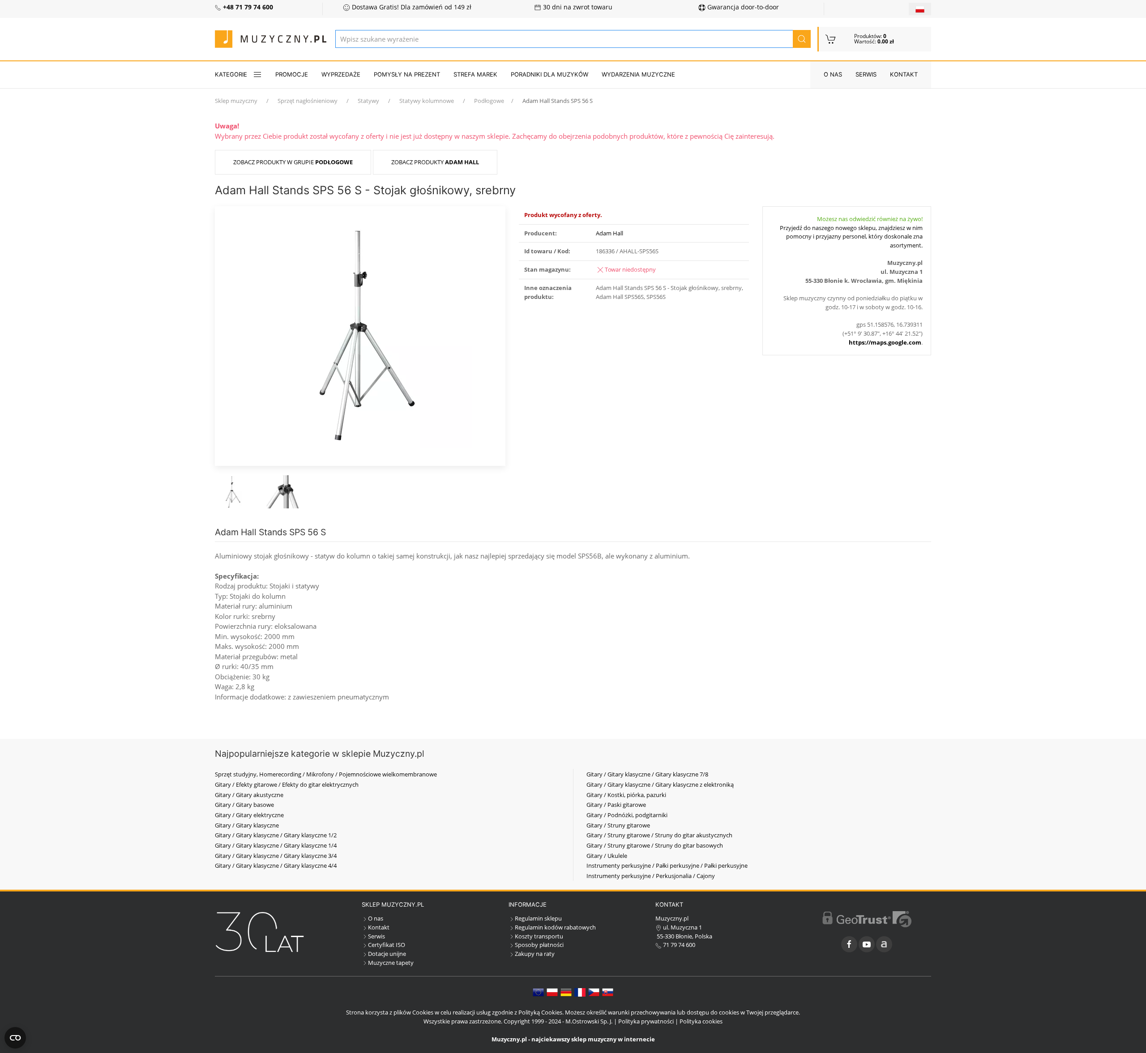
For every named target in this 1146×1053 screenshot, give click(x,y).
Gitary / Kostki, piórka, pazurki (626, 795)
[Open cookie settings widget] (15, 1038)
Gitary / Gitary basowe (244, 805)
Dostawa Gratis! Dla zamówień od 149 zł (410, 7)
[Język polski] (552, 992)
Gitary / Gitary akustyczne (249, 795)
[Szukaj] (802, 39)
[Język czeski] (593, 992)
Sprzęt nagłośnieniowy (308, 101)
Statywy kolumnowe (426, 101)
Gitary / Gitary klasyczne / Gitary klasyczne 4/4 (276, 865)
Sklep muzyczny (236, 101)
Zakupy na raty (535, 954)
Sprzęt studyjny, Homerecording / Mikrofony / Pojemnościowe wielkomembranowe (326, 774)
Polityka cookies (701, 1021)
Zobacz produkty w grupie (293, 162)
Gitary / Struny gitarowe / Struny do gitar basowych (654, 845)
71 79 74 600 (678, 945)
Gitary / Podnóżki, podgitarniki (626, 815)
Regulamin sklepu (538, 918)
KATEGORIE (231, 74)
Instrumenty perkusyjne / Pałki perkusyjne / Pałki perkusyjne (667, 865)
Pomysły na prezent (407, 74)
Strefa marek (475, 74)
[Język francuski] (580, 992)
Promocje (291, 74)
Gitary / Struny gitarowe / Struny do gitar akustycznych (659, 835)
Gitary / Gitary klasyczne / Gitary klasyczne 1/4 (276, 845)
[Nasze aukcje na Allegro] (884, 944)
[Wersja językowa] (920, 9)
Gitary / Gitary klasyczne (247, 825)
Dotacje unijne (387, 954)
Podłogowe (489, 101)
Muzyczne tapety (391, 963)
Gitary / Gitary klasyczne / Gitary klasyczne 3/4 (276, 856)
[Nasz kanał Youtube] (867, 944)
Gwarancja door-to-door (742, 7)
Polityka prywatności (646, 1021)
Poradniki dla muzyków (549, 74)
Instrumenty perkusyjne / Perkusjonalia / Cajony (650, 876)
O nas (833, 74)
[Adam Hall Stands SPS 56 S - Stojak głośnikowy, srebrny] (360, 335)
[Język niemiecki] (566, 992)
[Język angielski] (538, 992)
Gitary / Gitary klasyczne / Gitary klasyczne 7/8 (647, 774)
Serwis (866, 74)
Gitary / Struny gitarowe (618, 825)
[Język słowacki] (607, 992)
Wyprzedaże (340, 74)
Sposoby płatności (539, 945)
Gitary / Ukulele (606, 856)
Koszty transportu (539, 936)
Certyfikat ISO (386, 945)
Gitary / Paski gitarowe (616, 805)
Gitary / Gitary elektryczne (249, 815)
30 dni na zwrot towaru (576, 7)
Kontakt (904, 74)
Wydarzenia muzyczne (638, 74)
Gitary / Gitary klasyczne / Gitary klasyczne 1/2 (276, 835)
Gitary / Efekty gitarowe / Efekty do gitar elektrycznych (287, 784)
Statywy (368, 101)
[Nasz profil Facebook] (849, 944)
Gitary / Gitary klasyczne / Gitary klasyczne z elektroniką (660, 784)
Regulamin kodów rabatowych (555, 927)
